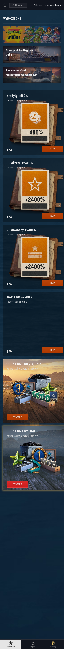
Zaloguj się (39, 5)
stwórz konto (54, 5)
